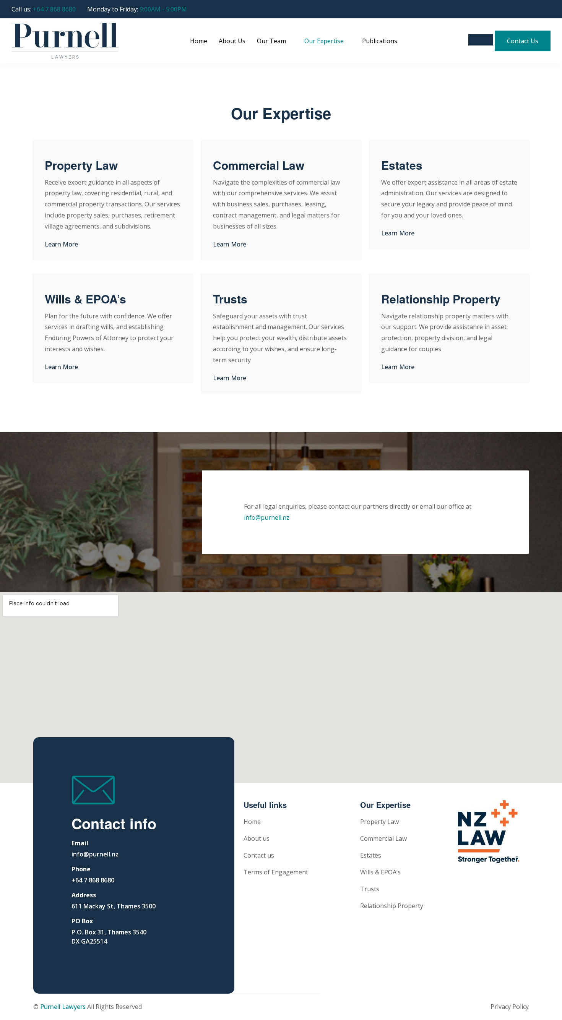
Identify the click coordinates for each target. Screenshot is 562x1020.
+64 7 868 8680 (54, 9)
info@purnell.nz (266, 517)
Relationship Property (440, 298)
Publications (379, 41)
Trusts (230, 298)
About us (257, 838)
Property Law (81, 165)
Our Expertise (324, 41)
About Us (232, 41)
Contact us (259, 855)
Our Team (271, 41)
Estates (401, 165)
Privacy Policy (510, 1006)
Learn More (61, 244)
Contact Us (522, 41)
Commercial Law (258, 165)
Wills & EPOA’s (85, 298)
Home (198, 41)
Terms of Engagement (276, 872)
